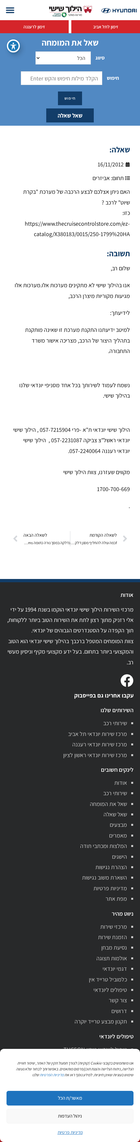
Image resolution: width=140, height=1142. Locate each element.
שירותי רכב (115, 723)
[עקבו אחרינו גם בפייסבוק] (126, 680)
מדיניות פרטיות (110, 888)
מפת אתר (116, 898)
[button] (10, 10)
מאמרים (118, 835)
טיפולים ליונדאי (110, 990)
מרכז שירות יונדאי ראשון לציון (95, 755)
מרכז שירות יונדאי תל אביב (97, 734)
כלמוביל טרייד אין (108, 979)
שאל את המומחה (108, 804)
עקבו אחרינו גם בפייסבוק (103, 695)
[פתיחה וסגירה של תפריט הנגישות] (13, 45)
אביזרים (101, 178)
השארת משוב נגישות (104, 877)
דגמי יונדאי (115, 968)
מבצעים (118, 824)
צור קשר (118, 1000)
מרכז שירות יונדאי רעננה (99, 744)
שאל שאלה (70, 115)
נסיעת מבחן (114, 947)
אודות (120, 782)
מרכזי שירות (113, 926)
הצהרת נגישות (111, 867)
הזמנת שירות (112, 937)
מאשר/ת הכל (70, 1098)
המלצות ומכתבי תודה (103, 846)
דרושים (119, 1011)
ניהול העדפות (70, 1116)
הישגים (119, 856)
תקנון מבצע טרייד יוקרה (101, 1021)
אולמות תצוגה (111, 958)
